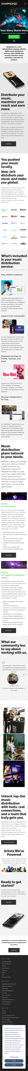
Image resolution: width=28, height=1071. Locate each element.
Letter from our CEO (7, 1024)
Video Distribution (7, 986)
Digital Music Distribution (9, 984)
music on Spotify (6, 200)
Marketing (5, 988)
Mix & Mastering (6, 1002)
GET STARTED (14, 36)
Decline (14, 1064)
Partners (4, 970)
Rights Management (8, 991)
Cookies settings (14, 1056)
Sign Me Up (14, 950)
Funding (4, 993)
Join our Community (9, 842)
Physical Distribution (8, 999)
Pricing (4, 966)
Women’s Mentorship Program (10, 1017)
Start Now (8, 143)
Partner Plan (9, 630)
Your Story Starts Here (8, 1015)
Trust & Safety (6, 1004)
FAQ (3, 975)
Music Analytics (6, 964)
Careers (4, 1013)
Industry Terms (6, 977)
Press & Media (6, 1020)
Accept (14, 1060)
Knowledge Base (6, 961)
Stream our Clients (7, 1022)
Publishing (5, 997)
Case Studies (5, 968)
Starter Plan (9, 555)
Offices (4, 1011)
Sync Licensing (6, 995)
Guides (4, 972)
